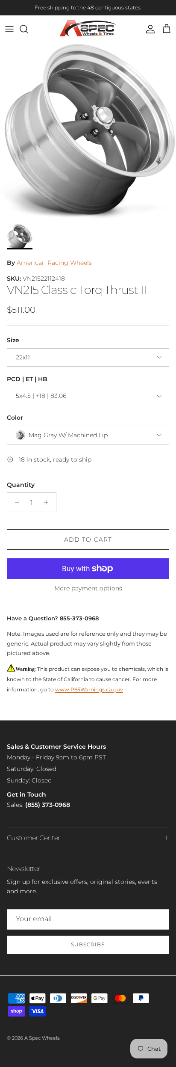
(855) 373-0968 (47, 805)
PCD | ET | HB (27, 379)
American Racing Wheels (54, 263)
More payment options (88, 588)
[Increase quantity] (48, 502)
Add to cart (88, 539)
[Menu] (9, 29)
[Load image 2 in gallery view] (88, 131)
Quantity (21, 485)
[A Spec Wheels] (88, 29)
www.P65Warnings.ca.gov (89, 689)
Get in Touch (26, 794)
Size (13, 340)
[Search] (28, 29)
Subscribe (88, 944)
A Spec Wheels (41, 1038)
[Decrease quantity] (14, 502)
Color (15, 417)
